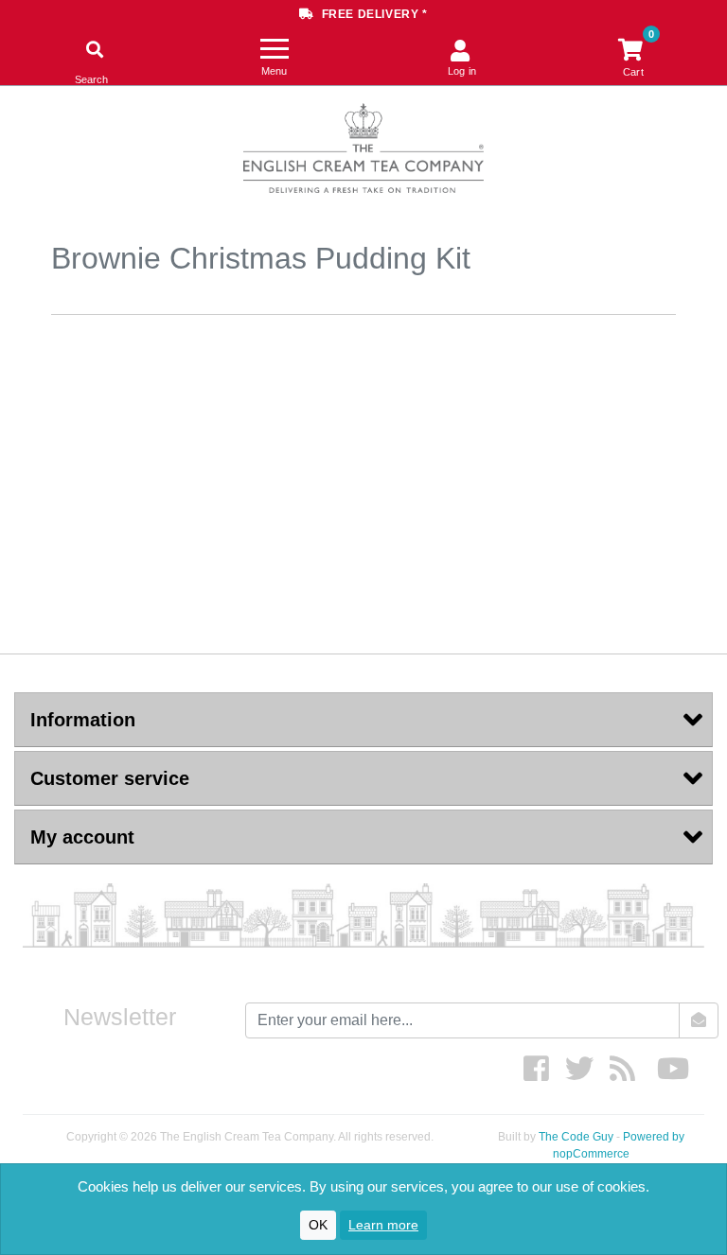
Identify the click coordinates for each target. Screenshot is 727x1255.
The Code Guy (576, 1136)
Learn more (383, 1224)
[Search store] (91, 50)
